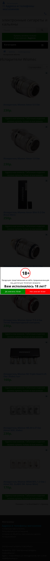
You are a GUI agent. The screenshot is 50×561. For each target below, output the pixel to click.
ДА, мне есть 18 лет (13, 291)
